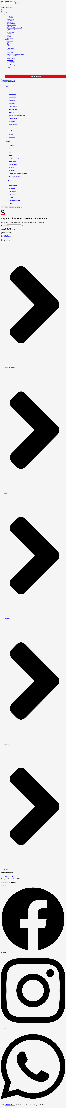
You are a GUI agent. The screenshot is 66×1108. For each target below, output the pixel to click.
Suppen (9, 36)
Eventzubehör (10, 63)
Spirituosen (10, 52)
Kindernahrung (11, 29)
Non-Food (6, 57)
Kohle (8, 67)
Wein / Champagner (12, 55)
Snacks (9, 35)
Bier (8, 42)
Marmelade (10, 30)
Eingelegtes (10, 20)
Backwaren (10, 16)
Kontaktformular (6, 236)
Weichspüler (10, 60)
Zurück (3, 12)
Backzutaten (10, 17)
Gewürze (9, 26)
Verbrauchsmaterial (12, 65)
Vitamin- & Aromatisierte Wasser (15, 54)
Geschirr (9, 64)
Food (5, 14)
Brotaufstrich (10, 19)
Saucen (9, 33)
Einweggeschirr (11, 61)
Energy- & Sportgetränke (13, 47)
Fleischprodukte (11, 23)
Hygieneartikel (11, 58)
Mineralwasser (10, 49)
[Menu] (1, 6)
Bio (8, 44)
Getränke (6, 39)
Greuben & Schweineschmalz (14, 28)
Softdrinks (9, 51)
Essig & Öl (10, 22)
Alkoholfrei (10, 41)
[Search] (1, 9)
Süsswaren (10, 38)
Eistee (8, 45)
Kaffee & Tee (10, 48)
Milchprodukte (11, 32)
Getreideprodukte (11, 25)
